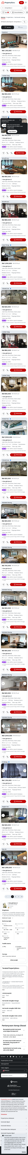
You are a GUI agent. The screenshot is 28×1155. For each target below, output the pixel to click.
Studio (4, 1010)
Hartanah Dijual (5, 1122)
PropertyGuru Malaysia (7, 1118)
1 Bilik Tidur (9, 1010)
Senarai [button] (9, 27)
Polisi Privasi (10, 1142)
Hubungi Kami (5, 1064)
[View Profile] (14, 32)
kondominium (8, 975)
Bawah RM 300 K (16, 1003)
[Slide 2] (11, 46)
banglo (4, 976)
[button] (3, 17)
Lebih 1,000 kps (13, 1018)
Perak (7, 995)
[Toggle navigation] (25, 2)
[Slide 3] (12, 46)
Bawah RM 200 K (6, 1003)
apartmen (15, 975)
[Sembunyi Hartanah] (21, 36)
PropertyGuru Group (7, 1060)
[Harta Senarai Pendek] (24, 36)
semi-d (20, 975)
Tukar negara (5, 1068)
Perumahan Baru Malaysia (8, 1129)
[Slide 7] (17, 46)
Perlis (3, 995)
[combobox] (13, 8)
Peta (21, 27)
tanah (10, 976)
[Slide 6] (16, 46)
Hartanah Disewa (6, 1125)
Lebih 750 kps (5, 1018)
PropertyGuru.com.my (6, 1099)
